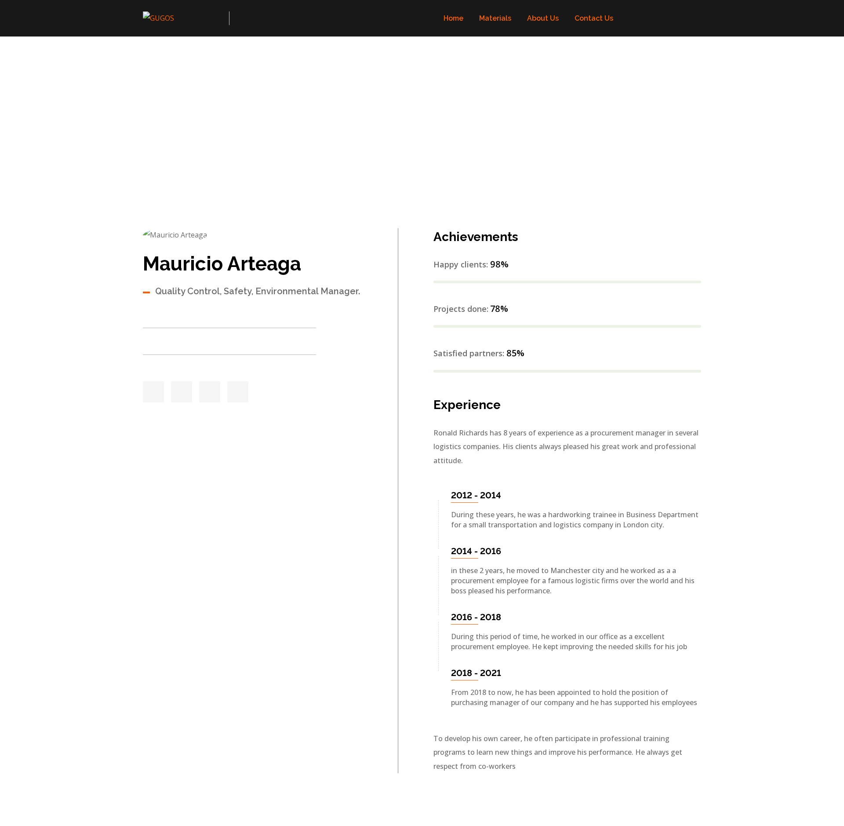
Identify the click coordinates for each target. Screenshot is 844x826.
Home (453, 18)
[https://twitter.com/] (153, 391)
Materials (495, 18)
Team (182, 136)
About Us (543, 18)
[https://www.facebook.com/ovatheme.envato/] (181, 391)
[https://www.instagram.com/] (237, 391)
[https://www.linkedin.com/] (209, 391)
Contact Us (594, 18)
